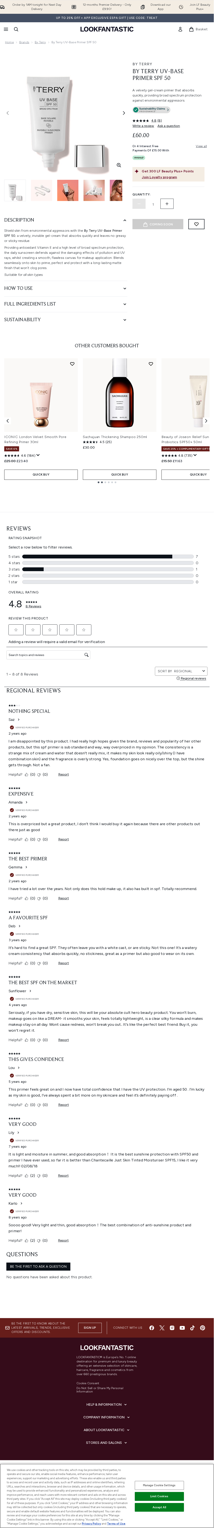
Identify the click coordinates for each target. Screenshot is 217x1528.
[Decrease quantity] (139, 204)
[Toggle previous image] (7, 113)
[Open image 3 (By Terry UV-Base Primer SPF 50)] (67, 190)
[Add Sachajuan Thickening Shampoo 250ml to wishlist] (151, 364)
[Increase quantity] (167, 204)
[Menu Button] (5, 29)
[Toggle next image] (124, 113)
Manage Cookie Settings (159, 1485)
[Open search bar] (16, 29)
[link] (180, 29)
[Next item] (206, 420)
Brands (24, 42)
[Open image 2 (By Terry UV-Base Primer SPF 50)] (41, 190)
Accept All (159, 1507)
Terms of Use (116, 1523)
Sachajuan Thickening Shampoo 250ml (115, 437)
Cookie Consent (88, 1383)
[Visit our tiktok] (192, 1328)
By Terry (40, 42)
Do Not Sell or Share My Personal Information (100, 1390)
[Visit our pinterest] (203, 1328)
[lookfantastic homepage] (107, 29)
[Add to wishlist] (196, 224)
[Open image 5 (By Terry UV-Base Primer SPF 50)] (120, 190)
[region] (107, 1496)
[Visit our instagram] (172, 1328)
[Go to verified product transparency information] (151, 109)
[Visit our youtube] (182, 1328)
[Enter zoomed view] (119, 165)
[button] (168, 110)
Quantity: (141, 194)
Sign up (90, 1328)
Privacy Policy (91, 1523)
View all (201, 146)
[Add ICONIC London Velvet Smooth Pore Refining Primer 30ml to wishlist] (72, 364)
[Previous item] (7, 420)
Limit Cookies (159, 1496)
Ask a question (168, 126)
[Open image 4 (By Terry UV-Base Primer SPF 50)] (94, 190)
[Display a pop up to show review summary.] (38, 455)
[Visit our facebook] (152, 1328)
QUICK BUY (41, 474)
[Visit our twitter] (162, 1328)
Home (9, 42)
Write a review (143, 126)
